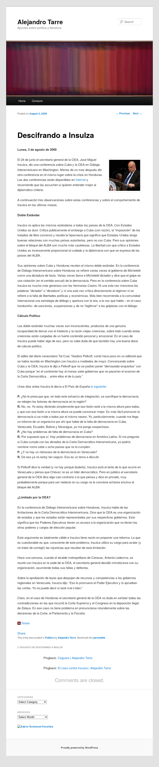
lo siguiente (98, 386)
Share (26, 623)
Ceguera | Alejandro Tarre (75, 658)
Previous (123, 113)
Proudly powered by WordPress (79, 747)
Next (137, 113)
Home (21, 101)
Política (49, 637)
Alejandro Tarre (40, 21)
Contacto (37, 101)
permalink (99, 637)
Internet (81, 179)
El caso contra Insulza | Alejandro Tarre (84, 668)
